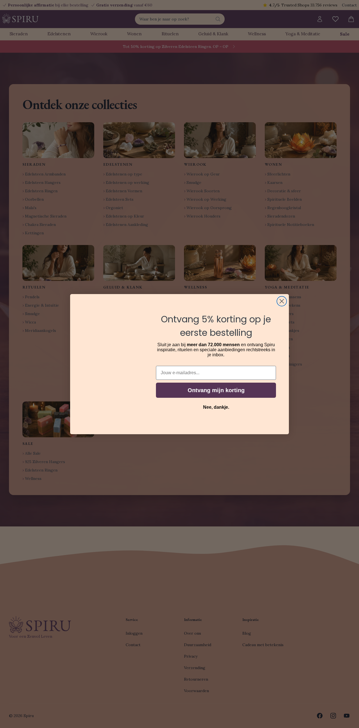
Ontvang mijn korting (216, 390)
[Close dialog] (282, 301)
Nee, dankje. (216, 407)
